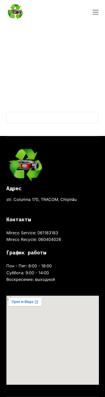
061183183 (47, 232)
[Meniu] (96, 12)
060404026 (49, 239)
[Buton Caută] (92, 117)
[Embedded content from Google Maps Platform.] (52, 340)
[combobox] (47, 117)
